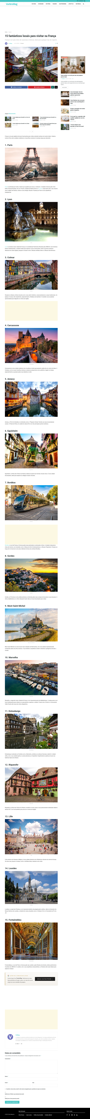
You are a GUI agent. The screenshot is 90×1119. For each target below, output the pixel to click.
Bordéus (7, 545)
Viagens (55, 3)
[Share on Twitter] (56, 87)
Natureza (78, 3)
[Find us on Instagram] (82, 1)
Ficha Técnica (21, 1114)
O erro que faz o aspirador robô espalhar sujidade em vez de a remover (77, 118)
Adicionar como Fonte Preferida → (45, 979)
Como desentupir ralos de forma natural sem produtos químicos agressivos (77, 93)
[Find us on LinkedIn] (84, 1)
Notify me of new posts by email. (12, 1098)
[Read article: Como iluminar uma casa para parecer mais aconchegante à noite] (65, 102)
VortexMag (11, 4)
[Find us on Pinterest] (71, 1115)
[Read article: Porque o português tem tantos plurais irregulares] (65, 111)
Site (33, 1082)
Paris (6, 186)
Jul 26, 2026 (42, 126)
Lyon (6, 246)
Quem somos (29, 1114)
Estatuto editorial (48, 1114)
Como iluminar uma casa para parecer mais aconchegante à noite (77, 102)
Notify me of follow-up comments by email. (14, 1094)
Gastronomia (62, 3)
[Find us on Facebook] (77, 1)
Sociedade (40, 3)
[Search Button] (83, 4)
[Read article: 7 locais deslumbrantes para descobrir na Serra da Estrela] (35, 119)
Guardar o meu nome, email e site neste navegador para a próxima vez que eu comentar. (26, 1089)
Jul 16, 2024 (16, 43)
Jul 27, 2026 (15, 125)
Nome (7, 1076)
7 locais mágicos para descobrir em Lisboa (20, 123)
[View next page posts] (33, 132)
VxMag (10, 43)
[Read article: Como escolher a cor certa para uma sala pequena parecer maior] (73, 65)
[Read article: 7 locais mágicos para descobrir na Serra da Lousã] (8, 119)
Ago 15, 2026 (42, 120)
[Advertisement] (31, 311)
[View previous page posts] (30, 132)
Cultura (34, 3)
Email (6, 1082)
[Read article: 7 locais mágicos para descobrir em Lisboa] (8, 125)
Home (6, 32)
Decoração (64, 57)
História (48, 3)
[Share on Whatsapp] (52, 87)
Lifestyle (70, 3)
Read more (65, 87)
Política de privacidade (38, 1114)
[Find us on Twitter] (79, 1)
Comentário (8, 1058)
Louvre (40, 188)
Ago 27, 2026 (15, 120)
